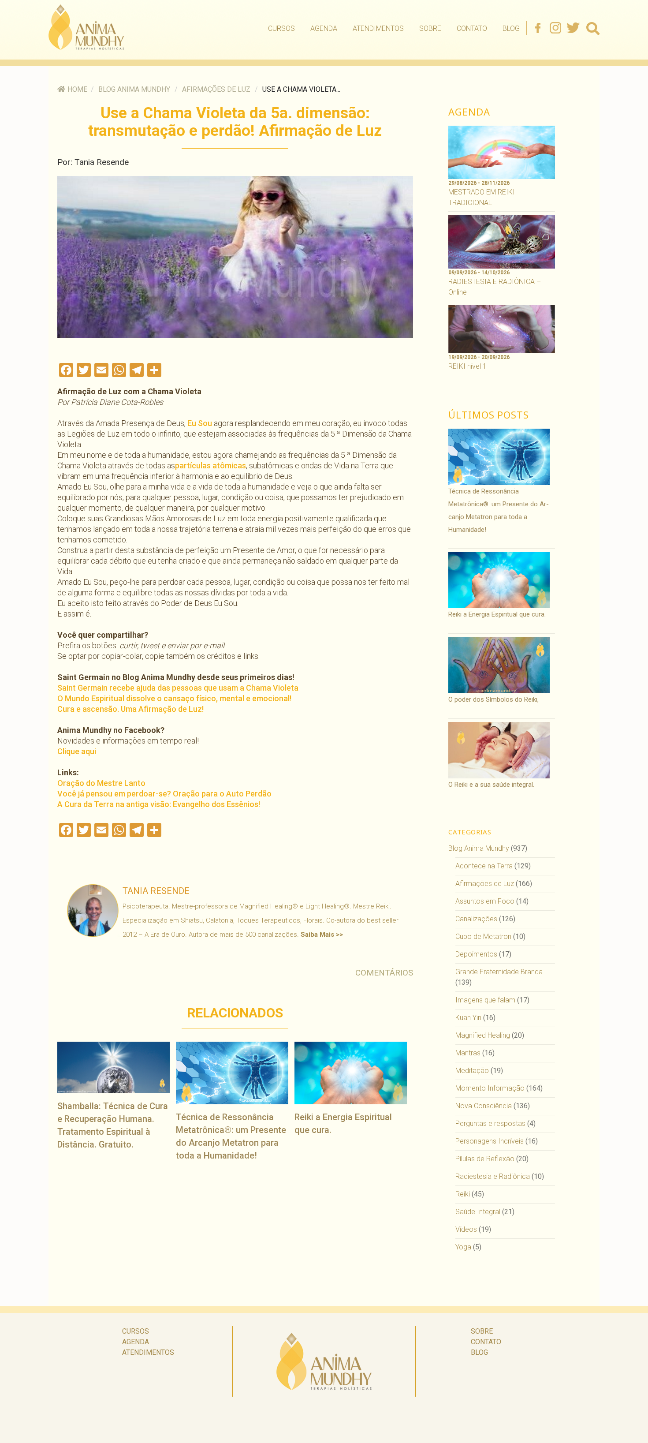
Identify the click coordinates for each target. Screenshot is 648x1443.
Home (77, 89)
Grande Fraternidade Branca (499, 972)
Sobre (430, 28)
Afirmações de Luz (216, 89)
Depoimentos (476, 954)
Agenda (323, 28)
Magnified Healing (482, 1035)
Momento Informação (490, 1088)
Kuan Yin (468, 1017)
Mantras (467, 1053)
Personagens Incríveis (489, 1141)
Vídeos (466, 1229)
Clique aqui (76, 751)
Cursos (281, 28)
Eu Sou (199, 423)
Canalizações (476, 919)
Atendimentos (378, 28)
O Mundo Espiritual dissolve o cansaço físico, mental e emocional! (174, 698)
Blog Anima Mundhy (134, 89)
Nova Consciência (483, 1106)
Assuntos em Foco (484, 901)
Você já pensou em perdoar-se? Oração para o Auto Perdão (164, 793)
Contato (472, 28)
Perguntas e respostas (490, 1123)
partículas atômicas (210, 465)
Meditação (472, 1070)
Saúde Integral (477, 1211)
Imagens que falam (485, 1000)
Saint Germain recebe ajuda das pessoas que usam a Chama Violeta (177, 687)
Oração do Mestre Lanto (101, 783)
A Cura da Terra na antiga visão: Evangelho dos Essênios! (158, 804)
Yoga (463, 1247)
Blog (511, 28)
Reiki (462, 1194)
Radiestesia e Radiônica (492, 1176)
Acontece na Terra (484, 866)
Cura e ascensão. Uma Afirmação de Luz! (130, 709)
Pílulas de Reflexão (484, 1159)
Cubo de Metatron (483, 936)
